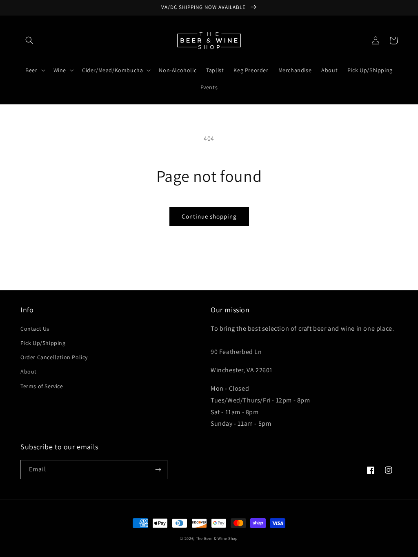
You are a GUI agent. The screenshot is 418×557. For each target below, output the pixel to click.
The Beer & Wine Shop (217, 538)
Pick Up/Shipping (43, 343)
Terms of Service (41, 386)
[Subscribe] (158, 469)
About (28, 371)
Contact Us (34, 328)
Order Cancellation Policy (54, 357)
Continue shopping (209, 216)
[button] (29, 40)
